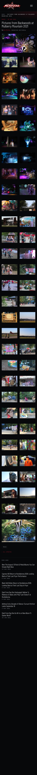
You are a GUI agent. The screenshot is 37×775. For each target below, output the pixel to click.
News (3, 14)
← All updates (7, 552)
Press (5, 547)
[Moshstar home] (11, 6)
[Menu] (32, 6)
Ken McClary (6, 30)
